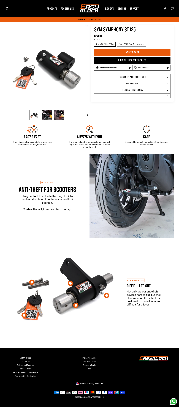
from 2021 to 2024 (104, 44)
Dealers (122, 9)
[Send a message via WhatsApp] (173, 401)
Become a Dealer (89, 365)
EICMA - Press (25, 358)
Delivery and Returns (25, 365)
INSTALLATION (132, 83)
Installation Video (89, 358)
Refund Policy (25, 369)
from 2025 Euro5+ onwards (131, 44)
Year (97, 40)
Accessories (67, 9)
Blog (89, 369)
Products (52, 9)
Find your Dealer (89, 362)
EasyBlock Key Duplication (25, 376)
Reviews (109, 9)
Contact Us (25, 362)
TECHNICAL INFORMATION (132, 90)
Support (134, 9)
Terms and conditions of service (25, 372)
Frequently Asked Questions (132, 77)
